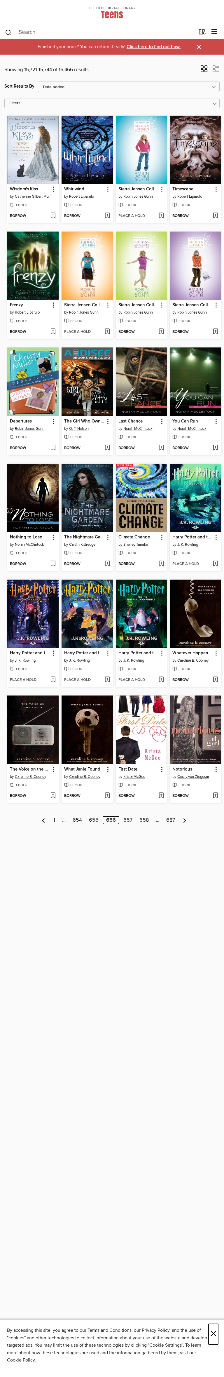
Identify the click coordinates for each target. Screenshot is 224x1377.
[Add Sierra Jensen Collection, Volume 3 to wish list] (215, 332)
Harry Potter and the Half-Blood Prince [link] (138, 653)
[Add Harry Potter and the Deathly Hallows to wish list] (107, 680)
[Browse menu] (214, 32)
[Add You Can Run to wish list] (215, 448)
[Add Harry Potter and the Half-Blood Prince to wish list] (161, 680)
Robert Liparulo (81, 196)
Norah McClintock (138, 428)
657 (127, 820)
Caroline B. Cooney (193, 660)
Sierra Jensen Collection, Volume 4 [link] (138, 305)
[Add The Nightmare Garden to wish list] (107, 564)
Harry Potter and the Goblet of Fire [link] (192, 537)
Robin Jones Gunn (138, 196)
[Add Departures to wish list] (53, 448)
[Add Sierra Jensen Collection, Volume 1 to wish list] (161, 216)
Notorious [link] (182, 769)
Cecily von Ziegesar (193, 776)
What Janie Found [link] (82, 769)
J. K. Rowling (187, 544)
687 (170, 820)
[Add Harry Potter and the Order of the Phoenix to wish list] (53, 680)
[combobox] (99, 32)
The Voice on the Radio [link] (30, 769)
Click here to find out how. (154, 47)
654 (77, 820)
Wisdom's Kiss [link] (24, 189)
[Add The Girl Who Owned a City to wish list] (107, 448)
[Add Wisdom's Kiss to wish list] (53, 216)
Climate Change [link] (134, 537)
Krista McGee (134, 776)
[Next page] (184, 820)
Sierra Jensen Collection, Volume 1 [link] (138, 189)
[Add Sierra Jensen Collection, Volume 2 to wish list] (107, 332)
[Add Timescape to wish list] (215, 216)
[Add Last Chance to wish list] (161, 448)
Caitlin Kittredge (82, 544)
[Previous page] (43, 820)
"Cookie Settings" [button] (165, 1345)
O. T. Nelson (79, 428)
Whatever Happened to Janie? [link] (192, 653)
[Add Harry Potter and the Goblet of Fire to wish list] (215, 564)
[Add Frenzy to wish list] (53, 332)
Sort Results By (19, 86)
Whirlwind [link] (74, 189)
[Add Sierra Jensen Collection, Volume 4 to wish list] (161, 332)
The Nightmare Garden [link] (84, 537)
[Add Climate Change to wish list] (161, 564)
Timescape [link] (182, 189)
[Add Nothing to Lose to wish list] (53, 564)
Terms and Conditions (110, 1330)
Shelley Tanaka (135, 544)
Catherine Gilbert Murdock (33, 196)
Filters (14, 103)
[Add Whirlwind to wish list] (107, 216)
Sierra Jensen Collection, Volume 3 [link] (192, 305)
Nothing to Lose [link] (26, 537)
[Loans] (202, 33)
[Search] (8, 32)
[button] (204, 71)
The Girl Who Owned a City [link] (84, 421)
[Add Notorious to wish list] (215, 796)
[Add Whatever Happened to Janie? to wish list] (215, 680)
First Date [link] (127, 769)
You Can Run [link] (185, 421)
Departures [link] (21, 421)
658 (144, 820)
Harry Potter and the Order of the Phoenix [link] (30, 653)
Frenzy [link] (16, 305)
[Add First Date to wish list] (161, 796)
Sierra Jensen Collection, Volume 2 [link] (84, 305)
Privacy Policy (155, 1330)
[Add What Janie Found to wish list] (107, 796)
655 (94, 820)
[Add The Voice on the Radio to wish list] (53, 796)
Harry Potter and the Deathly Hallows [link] (84, 653)
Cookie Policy (21, 1360)
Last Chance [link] (130, 421)
